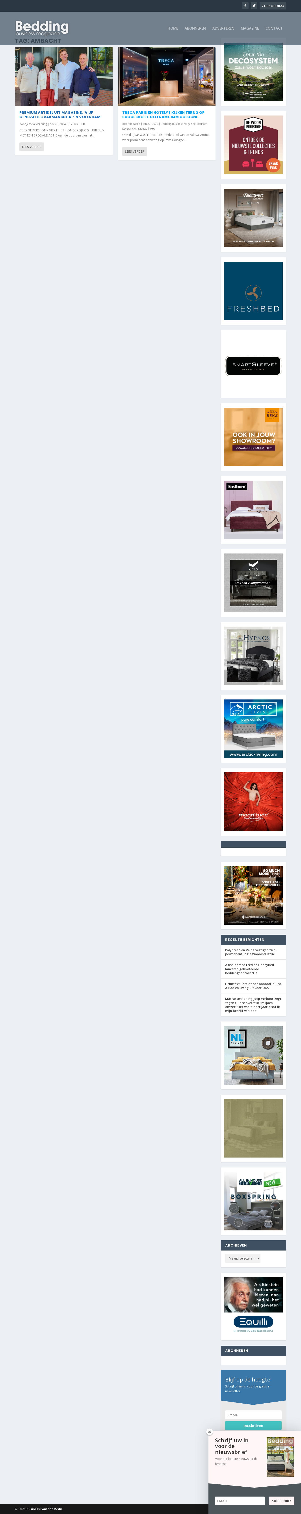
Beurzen (202, 124)
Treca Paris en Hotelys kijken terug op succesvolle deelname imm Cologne (163, 115)
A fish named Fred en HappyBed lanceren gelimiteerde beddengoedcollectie (249, 969)
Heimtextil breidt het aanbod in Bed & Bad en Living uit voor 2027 (253, 986)
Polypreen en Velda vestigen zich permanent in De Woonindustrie (250, 952)
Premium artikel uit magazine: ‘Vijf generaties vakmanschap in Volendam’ (60, 115)
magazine (250, 29)
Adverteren (223, 29)
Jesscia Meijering (36, 124)
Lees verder (31, 147)
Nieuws (73, 124)
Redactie (134, 124)
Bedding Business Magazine (178, 124)
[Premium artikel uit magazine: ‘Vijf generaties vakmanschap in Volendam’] (64, 76)
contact (274, 29)
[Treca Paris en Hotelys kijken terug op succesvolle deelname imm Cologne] (167, 76)
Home (173, 29)
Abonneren (195, 29)
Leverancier (129, 129)
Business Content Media (44, 1509)
